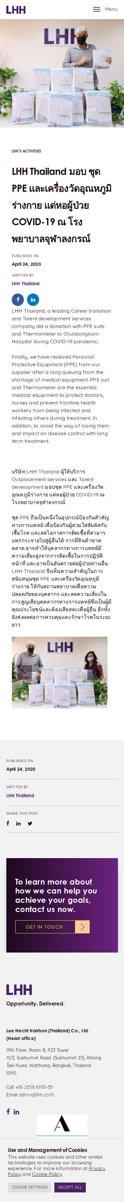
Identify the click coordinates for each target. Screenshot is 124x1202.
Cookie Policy (47, 1174)
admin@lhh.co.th (36, 1095)
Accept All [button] (70, 1187)
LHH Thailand (25, 283)
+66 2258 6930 (30, 1087)
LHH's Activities (26, 151)
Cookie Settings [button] (29, 1187)
